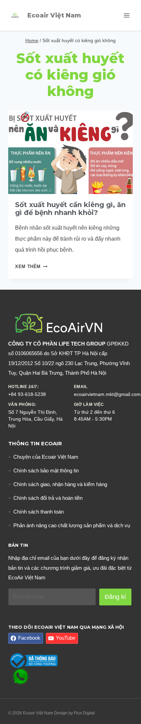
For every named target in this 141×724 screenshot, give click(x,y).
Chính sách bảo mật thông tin (46, 470)
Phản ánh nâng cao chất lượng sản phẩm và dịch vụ (71, 525)
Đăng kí (115, 596)
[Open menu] (126, 15)
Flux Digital (84, 713)
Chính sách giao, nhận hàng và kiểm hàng (60, 484)
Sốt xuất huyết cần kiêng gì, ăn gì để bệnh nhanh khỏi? (70, 209)
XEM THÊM (31, 266)
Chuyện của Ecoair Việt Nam (45, 457)
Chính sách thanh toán (38, 512)
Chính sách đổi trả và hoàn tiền (47, 498)
